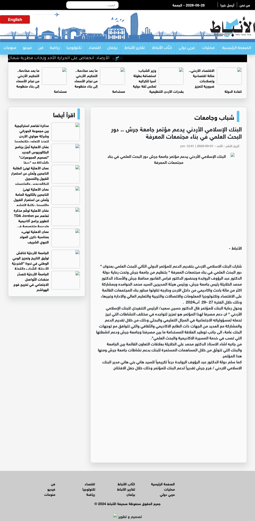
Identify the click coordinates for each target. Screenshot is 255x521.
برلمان (112, 48)
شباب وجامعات (214, 116)
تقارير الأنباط (135, 48)
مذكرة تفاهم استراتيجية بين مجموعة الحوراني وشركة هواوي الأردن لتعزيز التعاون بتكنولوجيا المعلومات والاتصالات (47, 135)
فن (40, 48)
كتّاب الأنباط (162, 48)
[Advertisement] (168, 207)
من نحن (245, 4)
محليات (208, 48)
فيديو (27, 48)
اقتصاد (95, 48)
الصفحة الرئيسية (236, 48)
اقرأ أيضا (64, 113)
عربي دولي (187, 48)
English (15, 19)
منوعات (9, 48)
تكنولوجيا (74, 48)
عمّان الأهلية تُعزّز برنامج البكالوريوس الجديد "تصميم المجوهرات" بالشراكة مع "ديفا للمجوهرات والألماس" (47, 156)
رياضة (55, 48)
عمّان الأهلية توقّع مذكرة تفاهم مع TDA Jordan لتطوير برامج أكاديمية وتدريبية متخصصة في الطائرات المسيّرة (47, 220)
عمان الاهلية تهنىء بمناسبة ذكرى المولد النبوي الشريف (34, 236)
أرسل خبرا (227, 4)
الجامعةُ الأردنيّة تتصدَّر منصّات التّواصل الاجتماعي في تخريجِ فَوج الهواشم (31, 281)
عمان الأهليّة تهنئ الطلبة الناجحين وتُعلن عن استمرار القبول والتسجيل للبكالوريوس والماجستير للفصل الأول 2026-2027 (45, 178)
